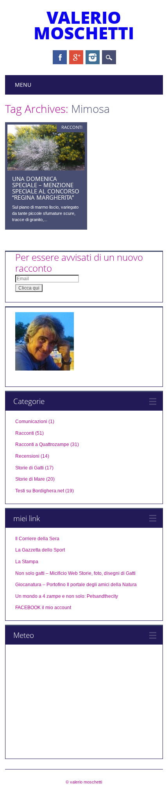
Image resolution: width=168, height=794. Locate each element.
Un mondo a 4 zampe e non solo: (50, 596)
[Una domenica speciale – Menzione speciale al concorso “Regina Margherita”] (46, 168)
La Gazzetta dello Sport (40, 550)
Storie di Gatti (29, 468)
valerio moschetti (84, 24)
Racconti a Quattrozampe (42, 444)
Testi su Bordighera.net (39, 491)
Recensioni (27, 456)
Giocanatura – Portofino (40, 584)
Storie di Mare (30, 479)
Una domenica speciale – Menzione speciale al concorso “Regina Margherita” (45, 188)
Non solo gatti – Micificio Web (46, 573)
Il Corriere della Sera (37, 538)
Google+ (76, 57)
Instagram (93, 57)
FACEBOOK (28, 607)
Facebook (60, 57)
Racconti (71, 127)
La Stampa (26, 561)
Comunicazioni (31, 421)
